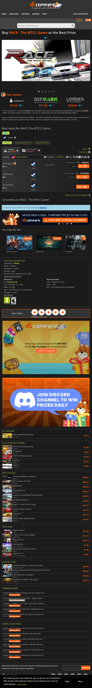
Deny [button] (67, 681)
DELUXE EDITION (42, 143)
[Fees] (79, 157)
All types (7, 143)
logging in (43, 208)
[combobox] (26, 157)
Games (3, 14)
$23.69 (82, 187)
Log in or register (80, 14)
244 (5, 188)
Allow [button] (80, 681)
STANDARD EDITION (23, 143)
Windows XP (12, 282)
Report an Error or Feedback (77, 195)
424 (5, 166)
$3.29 (83, 166)
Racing (16, 263)
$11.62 (82, 177)
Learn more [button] (22, 684)
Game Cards (14, 14)
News (44, 14)
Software (25, 14)
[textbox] (20, 157)
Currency (50, 157)
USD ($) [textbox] (59, 157)
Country (6, 157)
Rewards (35, 14)
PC (7, 133)
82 (5, 177)
